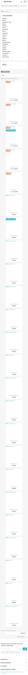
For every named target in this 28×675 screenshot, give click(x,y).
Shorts (4, 31)
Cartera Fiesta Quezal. (14, 623)
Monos (4, 20)
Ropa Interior (5, 57)
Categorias (7, 16)
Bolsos (4, 40)
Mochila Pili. (14, 190)
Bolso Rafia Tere (14, 418)
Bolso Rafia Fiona (14, 441)
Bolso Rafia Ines (14, 327)
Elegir (14, 75)
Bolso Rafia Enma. (14, 235)
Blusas (4, 24)
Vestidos (4, 18)
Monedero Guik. (14, 167)
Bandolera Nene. (14, 212)
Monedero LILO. (14, 463)
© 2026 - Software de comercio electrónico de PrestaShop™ (12, 672)
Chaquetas (5, 33)
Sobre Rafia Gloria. (14, 258)
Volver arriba (22, 637)
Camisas (4, 26)
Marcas (4, 64)
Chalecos (4, 35)
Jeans (3, 27)
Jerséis (4, 46)
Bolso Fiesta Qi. (14, 532)
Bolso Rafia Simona (14, 395)
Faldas (4, 37)
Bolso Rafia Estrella (14, 349)
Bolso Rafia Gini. (14, 281)
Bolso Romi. (14, 600)
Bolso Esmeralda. (14, 509)
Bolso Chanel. (14, 486)
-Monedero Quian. (14, 121)
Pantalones (5, 29)
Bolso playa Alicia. (14, 144)
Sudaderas (5, 44)
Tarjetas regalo (6, 51)
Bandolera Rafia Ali (14, 304)
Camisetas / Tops (6, 22)
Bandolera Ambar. (14, 555)
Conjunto (4, 55)
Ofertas (4, 49)
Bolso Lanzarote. (14, 98)
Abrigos (4, 47)
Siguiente (24, 633)
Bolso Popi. (14, 577)
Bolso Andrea (14, 372)
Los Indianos (5, 53)
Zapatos (4, 38)
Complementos (6, 42)
